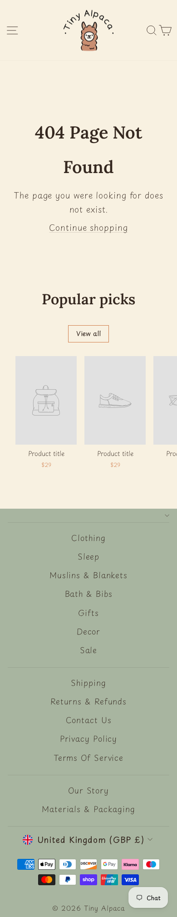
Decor (89, 631)
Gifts (88, 613)
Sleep (89, 556)
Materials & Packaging (88, 809)
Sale (89, 650)
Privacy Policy (89, 738)
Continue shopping (88, 227)
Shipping (88, 683)
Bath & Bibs (89, 594)
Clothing (88, 538)
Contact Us (89, 720)
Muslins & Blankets (88, 575)
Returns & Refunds (88, 701)
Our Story (88, 790)
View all (88, 333)
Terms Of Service (88, 757)
